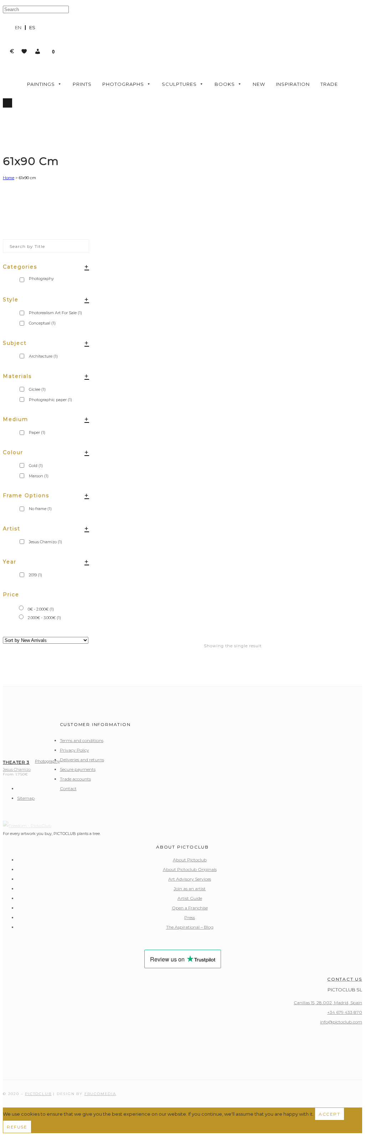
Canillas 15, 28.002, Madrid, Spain (328, 1002)
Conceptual (42, 323)
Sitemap (26, 798)
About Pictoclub (190, 859)
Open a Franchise (190, 908)
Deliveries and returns (82, 759)
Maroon (38, 475)
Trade (329, 84)
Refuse (17, 1127)
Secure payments (78, 769)
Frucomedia (100, 1093)
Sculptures (179, 84)
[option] (32, 27)
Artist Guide (190, 898)
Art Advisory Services (189, 879)
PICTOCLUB (38, 1093)
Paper (37, 432)
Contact (68, 788)
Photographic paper (50, 399)
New (259, 84)
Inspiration (293, 84)
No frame (40, 508)
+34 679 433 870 (344, 1012)
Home (8, 177)
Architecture (43, 356)
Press (189, 917)
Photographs (123, 84)
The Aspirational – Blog (190, 927)
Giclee (37, 389)
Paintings (41, 84)
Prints (82, 84)
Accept (329, 1114)
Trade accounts (75, 779)
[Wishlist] (24, 51)
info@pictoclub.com (341, 1022)
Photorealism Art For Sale (55, 312)
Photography (47, 761)
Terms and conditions (81, 740)
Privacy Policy (74, 750)
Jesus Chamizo (45, 541)
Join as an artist (190, 888)
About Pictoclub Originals (190, 869)
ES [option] (32, 27)
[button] (38, 51)
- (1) (41, 609)
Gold (36, 465)
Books (225, 84)
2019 (35, 574)
